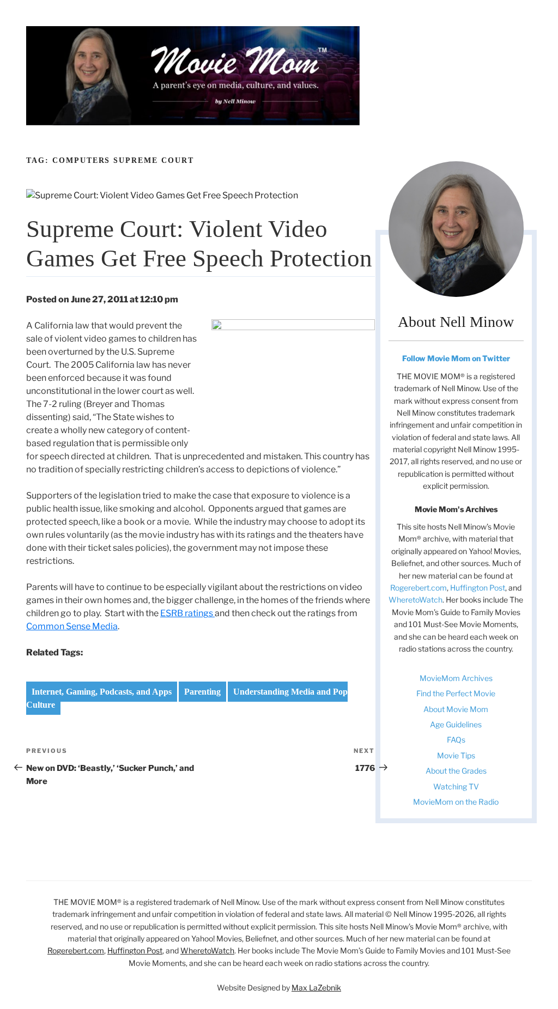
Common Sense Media (72, 626)
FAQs (456, 739)
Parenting (202, 691)
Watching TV (456, 786)
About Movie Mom (455, 709)
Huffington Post (477, 587)
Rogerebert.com (418, 587)
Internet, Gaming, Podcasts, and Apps (102, 691)
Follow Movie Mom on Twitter (456, 358)
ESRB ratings (187, 613)
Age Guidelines (456, 724)
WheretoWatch (415, 599)
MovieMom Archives (456, 678)
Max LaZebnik (316, 987)
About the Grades (456, 770)
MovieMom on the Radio (456, 801)
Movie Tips (456, 755)
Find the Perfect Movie (455, 693)
